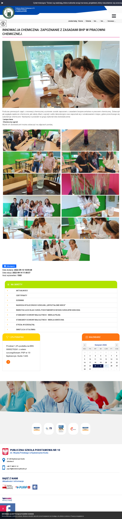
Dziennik (20, 300)
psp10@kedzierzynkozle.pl (109, 9)
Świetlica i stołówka (25, 330)
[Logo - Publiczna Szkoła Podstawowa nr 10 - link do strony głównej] (20, 11)
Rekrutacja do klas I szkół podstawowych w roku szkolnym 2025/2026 (48, 310)
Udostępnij (11, 266)
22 (117, 362)
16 (85, 362)
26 (101, 366)
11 (95, 359)
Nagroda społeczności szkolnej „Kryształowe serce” (41, 305)
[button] (2, 3)
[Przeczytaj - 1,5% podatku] (25, 338)
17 (90, 362)
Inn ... (95, 21)
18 (95, 362)
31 (90, 369)
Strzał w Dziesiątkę (25, 325)
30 (85, 369)
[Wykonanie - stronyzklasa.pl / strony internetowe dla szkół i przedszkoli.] (7, 500)
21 (111, 362)
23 (85, 366)
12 (101, 359)
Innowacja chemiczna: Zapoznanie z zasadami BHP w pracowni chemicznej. (53, 32)
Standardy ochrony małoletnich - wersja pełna (38, 315)
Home (80, 21)
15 (117, 359)
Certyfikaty (21, 295)
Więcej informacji (8, 362)
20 (106, 362)
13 (106, 359)
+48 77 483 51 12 (113, 9)
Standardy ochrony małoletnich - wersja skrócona (40, 320)
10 (90, 359)
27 (106, 366)
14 (111, 359)
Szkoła (87, 21)
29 (117, 366)
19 (101, 362)
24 (90, 366)
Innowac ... (111, 21)
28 (111, 366)
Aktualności (22, 291)
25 (95, 366)
